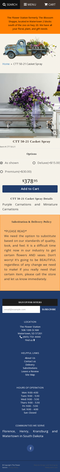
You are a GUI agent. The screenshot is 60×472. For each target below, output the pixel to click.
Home (6, 64)
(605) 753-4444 (31, 336)
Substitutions (30, 368)
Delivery (30, 364)
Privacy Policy (13, 467)
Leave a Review (30, 371)
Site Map (30, 374)
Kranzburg (40, 431)
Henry (24, 431)
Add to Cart (30, 189)
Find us (29, 340)
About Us (30, 357)
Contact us (30, 361)
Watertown (10, 436)
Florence (8, 431)
